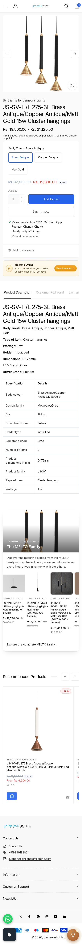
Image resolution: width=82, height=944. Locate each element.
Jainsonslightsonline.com (61, 937)
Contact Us (15, 846)
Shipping (23, 135)
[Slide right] (75, 54)
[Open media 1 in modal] (41, 53)
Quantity (12, 191)
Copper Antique (48, 157)
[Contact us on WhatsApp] (8, 919)
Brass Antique (20, 157)
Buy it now (41, 211)
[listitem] (14, 604)
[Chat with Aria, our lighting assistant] (73, 935)
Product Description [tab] (17, 292)
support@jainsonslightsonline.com (30, 858)
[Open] (9, 934)
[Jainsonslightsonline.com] (17, 828)
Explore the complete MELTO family (33, 644)
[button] (5, 6)
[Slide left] (7, 54)
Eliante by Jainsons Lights (24, 100)
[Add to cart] (12, 796)
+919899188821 (18, 852)
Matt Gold (18, 169)
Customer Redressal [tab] (50, 292)
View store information (25, 236)
